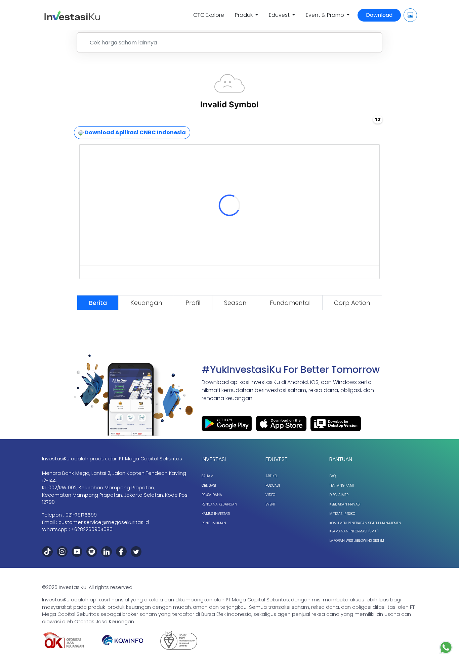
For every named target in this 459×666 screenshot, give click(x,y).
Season (235, 303)
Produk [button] (244, 15)
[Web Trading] (410, 15)
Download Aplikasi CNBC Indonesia (135, 132)
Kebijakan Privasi (345, 504)
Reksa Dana (212, 494)
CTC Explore (208, 15)
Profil (192, 303)
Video (270, 494)
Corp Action (352, 303)
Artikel (271, 476)
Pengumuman (214, 523)
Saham (207, 476)
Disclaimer (338, 494)
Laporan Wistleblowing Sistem (356, 540)
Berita (98, 303)
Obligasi (209, 485)
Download (379, 15)
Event (270, 504)
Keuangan (146, 303)
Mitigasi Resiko (342, 513)
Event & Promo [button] (325, 15)
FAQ (332, 476)
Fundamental (290, 303)
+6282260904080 (92, 529)
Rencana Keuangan (219, 504)
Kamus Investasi (216, 513)
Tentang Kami (341, 485)
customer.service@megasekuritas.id (103, 522)
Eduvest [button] (280, 15)
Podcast (272, 485)
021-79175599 (81, 515)
